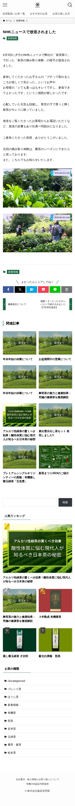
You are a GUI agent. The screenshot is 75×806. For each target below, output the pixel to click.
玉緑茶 (12, 736)
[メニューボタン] (5, 5)
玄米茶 (12, 728)
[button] (8, 289)
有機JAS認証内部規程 (37, 784)
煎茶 (10, 720)
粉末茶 (12, 752)
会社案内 (20, 779)
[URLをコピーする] (66, 289)
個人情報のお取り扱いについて (43, 779)
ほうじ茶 (13, 696)
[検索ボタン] (70, 5)
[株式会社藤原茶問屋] (37, 5)
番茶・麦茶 (14, 744)
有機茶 (12, 712)
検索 (65, 502)
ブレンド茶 (14, 689)
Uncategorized (16, 680)
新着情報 (12, 38)
